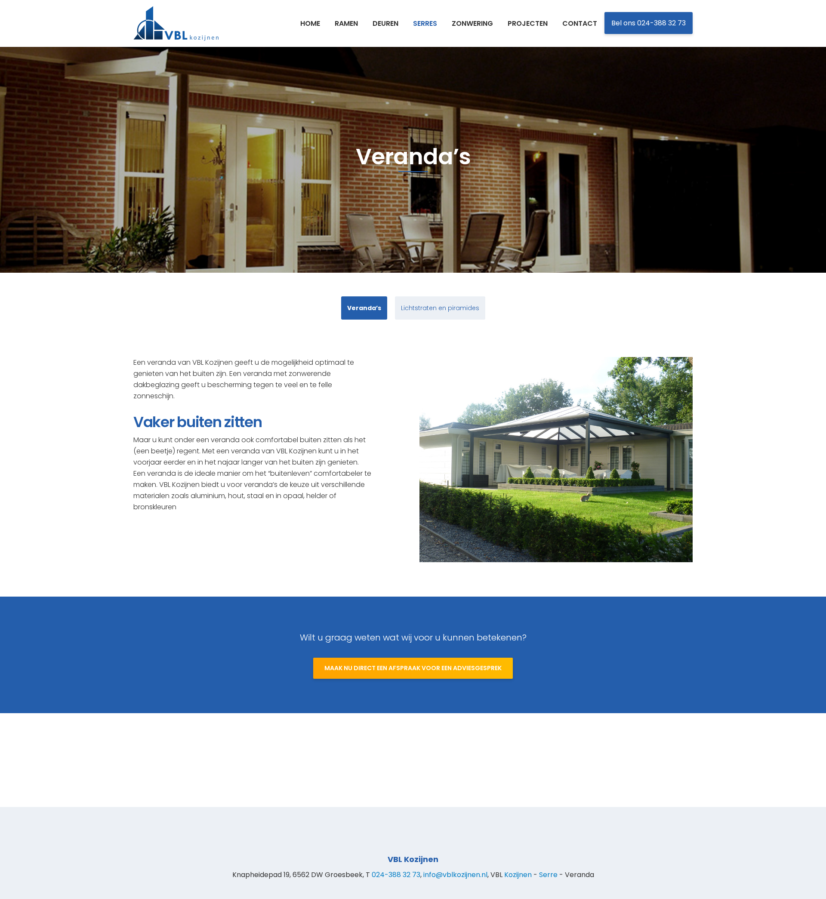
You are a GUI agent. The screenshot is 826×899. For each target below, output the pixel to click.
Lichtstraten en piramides (440, 308)
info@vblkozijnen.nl (455, 875)
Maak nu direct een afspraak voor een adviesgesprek (413, 668)
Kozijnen (518, 875)
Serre (548, 875)
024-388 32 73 (396, 875)
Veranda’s (364, 308)
